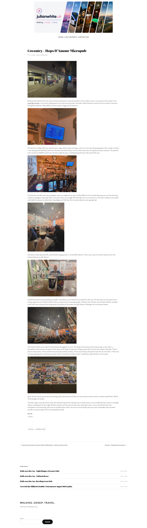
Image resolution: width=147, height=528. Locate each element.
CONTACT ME (83, 37)
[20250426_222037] (52, 97)
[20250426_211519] (52, 191)
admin (33, 55)
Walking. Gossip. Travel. (37, 502)
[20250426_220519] (52, 343)
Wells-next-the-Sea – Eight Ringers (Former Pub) (39, 471)
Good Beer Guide (43, 55)
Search (22, 518)
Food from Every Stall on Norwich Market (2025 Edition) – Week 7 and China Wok (44, 445)
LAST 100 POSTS (71, 37)
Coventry (38, 55)
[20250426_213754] (52, 296)
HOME (60, 37)
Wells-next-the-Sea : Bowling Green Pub (36, 481)
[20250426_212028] (46, 251)
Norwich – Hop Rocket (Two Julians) (115, 445)
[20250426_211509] (52, 144)
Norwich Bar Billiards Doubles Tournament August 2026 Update (46, 486)
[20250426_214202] (52, 392)
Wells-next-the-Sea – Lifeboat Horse (34, 476)
